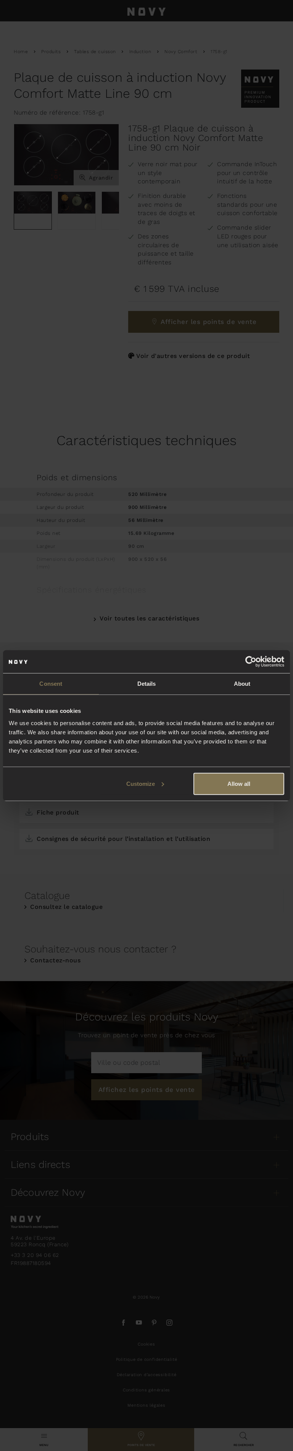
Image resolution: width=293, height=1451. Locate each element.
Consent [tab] (50, 683)
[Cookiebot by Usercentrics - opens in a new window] (250, 661)
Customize (140, 783)
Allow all (238, 783)
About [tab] (242, 683)
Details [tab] (146, 683)
